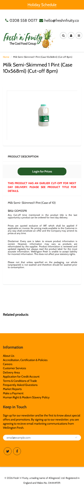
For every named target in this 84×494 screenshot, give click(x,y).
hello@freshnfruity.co (61, 20)
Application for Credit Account (21, 376)
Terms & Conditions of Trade (20, 381)
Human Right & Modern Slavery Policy (26, 397)
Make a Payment (13, 393)
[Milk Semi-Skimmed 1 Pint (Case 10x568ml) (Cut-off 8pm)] (42, 115)
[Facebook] (17, 451)
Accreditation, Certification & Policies (25, 360)
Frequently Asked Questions (20, 385)
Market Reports (12, 389)
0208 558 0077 (23, 20)
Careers (7, 364)
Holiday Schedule (42, 4)
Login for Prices (42, 171)
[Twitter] (8, 451)
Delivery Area (11, 372)
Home (6, 56)
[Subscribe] (76, 437)
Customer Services (14, 368)
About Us (8, 356)
